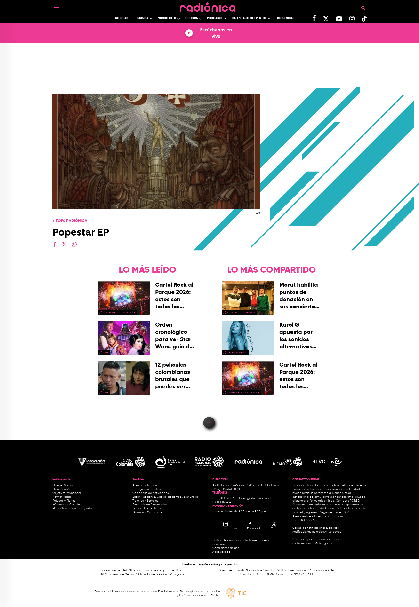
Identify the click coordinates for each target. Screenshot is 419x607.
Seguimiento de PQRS (334, 512)
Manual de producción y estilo (72, 508)
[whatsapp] (74, 244)
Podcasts (214, 18)
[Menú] (56, 9)
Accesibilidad (221, 552)
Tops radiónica (71, 221)
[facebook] (54, 244)
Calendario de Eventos (249, 18)
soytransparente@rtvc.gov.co (312, 543)
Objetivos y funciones (66, 493)
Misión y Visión (61, 489)
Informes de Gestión (66, 504)
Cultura (191, 18)
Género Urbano (237, 352)
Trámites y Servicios (145, 500)
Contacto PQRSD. (348, 500)
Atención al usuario (145, 485)
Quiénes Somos (62, 485)
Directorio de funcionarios (149, 504)
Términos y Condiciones (148, 512)
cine (105, 352)
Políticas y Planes (63, 500)
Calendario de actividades (150, 493)
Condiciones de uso (225, 548)
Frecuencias (285, 18)
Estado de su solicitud (147, 508)
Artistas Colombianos (241, 312)
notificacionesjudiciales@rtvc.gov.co (316, 531)
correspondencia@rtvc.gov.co (342, 497)
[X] (64, 244)
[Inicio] (207, 5)
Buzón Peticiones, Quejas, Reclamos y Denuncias (165, 497)
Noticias (121, 18)
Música (142, 18)
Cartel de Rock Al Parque (119, 312)
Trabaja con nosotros (146, 489)
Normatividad (61, 497)
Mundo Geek (167, 18)
